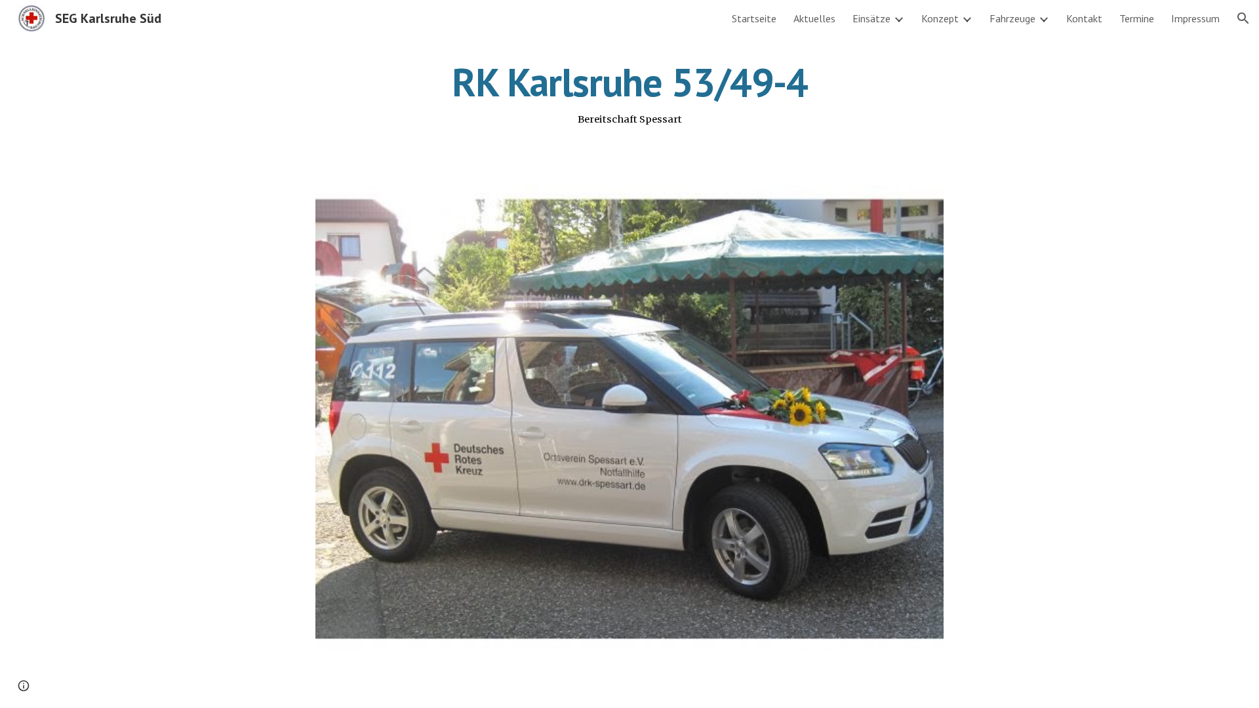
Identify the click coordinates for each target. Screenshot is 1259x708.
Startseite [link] (754, 18)
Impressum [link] (1195, 18)
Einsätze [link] (871, 18)
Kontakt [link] (1084, 18)
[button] (1243, 18)
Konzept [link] (940, 18)
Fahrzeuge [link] (1012, 18)
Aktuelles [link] (814, 18)
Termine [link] (1136, 18)
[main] (629, 93)
